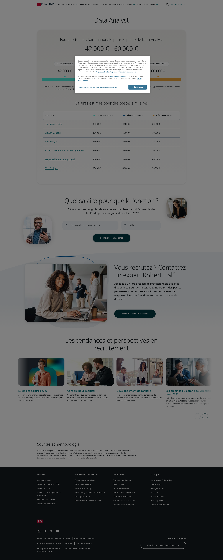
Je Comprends (137, 87)
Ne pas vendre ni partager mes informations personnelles (116, 72)
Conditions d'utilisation (118, 76)
